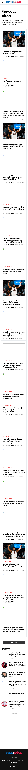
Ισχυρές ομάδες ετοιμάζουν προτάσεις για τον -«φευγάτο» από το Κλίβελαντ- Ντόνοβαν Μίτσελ (14, 534)
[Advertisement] (14, 728)
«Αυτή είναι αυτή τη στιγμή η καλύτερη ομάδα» (12, 82)
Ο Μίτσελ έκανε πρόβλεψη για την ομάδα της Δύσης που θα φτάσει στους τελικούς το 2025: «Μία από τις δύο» (13, 114)
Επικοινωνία (14, 762)
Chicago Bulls (6, 141)
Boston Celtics (6, 78)
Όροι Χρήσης (5, 760)
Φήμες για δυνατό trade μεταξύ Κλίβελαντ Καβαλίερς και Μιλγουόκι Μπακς (12, 410)
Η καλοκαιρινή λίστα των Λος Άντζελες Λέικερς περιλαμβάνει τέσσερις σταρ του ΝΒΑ (12, 178)
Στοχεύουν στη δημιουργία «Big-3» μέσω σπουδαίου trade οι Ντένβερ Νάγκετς (13, 209)
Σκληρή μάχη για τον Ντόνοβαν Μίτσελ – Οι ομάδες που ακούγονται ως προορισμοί (12, 302)
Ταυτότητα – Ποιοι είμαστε (18, 760)
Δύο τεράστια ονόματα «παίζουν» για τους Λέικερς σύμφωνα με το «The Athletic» (13, 396)
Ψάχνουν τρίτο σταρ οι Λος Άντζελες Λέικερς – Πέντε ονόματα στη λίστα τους (13, 566)
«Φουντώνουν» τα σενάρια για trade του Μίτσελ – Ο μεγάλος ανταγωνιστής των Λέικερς (12, 441)
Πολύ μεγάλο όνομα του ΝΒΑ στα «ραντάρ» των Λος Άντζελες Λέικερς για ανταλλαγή (13, 365)
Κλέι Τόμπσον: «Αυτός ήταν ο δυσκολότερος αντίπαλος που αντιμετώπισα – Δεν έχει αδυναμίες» (17, 664)
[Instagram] (14, 766)
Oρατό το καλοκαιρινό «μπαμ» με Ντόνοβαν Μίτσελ (13, 52)
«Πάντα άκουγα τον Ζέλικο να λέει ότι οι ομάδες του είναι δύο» (17, 673)
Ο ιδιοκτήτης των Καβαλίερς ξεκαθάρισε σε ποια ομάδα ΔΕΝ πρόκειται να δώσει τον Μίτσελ (12, 240)
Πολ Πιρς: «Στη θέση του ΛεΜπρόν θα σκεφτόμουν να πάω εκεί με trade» (13, 503)
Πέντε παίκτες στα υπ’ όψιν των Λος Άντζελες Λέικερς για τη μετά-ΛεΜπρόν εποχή (13, 597)
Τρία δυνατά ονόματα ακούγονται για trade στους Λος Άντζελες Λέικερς (13, 271)
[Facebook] (11, 766)
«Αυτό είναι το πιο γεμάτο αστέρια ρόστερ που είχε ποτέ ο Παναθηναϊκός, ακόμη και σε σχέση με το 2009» (17, 684)
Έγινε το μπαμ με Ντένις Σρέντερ (16, 693)
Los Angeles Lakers (7, 173)
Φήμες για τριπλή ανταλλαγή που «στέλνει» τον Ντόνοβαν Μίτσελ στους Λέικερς (13, 146)
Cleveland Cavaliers (7, 48)
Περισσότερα (14, 642)
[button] (2, 2)
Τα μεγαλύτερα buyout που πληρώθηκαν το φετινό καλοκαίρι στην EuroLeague (17, 654)
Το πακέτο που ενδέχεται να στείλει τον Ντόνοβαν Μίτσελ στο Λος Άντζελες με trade (14, 334)
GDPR (10, 760)
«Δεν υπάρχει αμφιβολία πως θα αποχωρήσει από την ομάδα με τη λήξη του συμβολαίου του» (13, 629)
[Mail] (17, 766)
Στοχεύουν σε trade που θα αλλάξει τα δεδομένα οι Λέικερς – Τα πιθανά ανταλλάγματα (14, 472)
